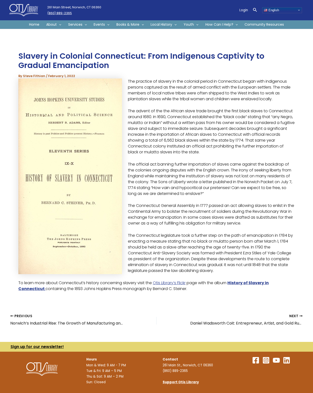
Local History (161, 24)
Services (75, 24)
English (273, 10)
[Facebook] (255, 360)
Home (34, 24)
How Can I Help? (219, 24)
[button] (255, 10)
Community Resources (264, 24)
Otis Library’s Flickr (169, 283)
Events (99, 24)
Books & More (127, 24)
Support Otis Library (181, 382)
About (51, 24)
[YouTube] (276, 360)
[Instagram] (266, 360)
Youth (189, 24)
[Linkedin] (286, 360)
